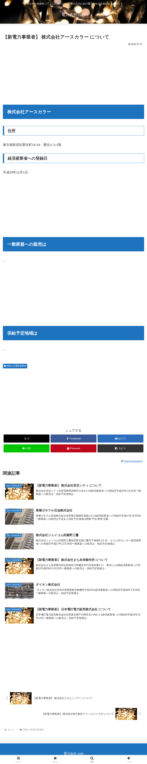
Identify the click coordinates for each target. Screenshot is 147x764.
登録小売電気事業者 (16, 366)
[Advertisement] (73, 74)
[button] (120, 448)
